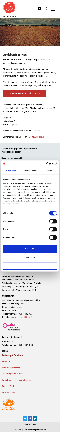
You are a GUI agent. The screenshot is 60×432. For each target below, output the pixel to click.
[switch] (53, 221)
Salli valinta (30, 257)
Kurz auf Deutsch (9, 392)
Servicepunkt (8, 295)
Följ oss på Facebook (12, 355)
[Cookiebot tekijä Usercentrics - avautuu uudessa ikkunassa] (45, 163)
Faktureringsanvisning (11, 367)
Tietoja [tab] (49, 171)
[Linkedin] (35, 418)
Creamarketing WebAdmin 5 (35, 429)
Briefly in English (9, 386)
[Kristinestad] (16, 9)
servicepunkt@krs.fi (23, 317)
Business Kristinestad (12, 337)
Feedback (7, 361)
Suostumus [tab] (11, 171)
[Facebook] (30, 418)
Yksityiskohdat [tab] (30, 171)
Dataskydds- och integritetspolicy (16, 380)
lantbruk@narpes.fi (35, 136)
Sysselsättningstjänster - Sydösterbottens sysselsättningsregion (20, 150)
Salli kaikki (30, 249)
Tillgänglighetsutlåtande (12, 373)
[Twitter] (25, 418)
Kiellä (30, 266)
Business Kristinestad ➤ (12, 158)
